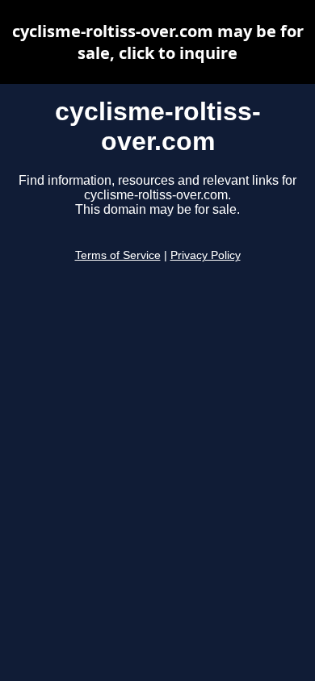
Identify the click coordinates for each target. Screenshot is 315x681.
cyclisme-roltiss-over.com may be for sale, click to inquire (158, 42)
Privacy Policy (205, 255)
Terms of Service (118, 255)
